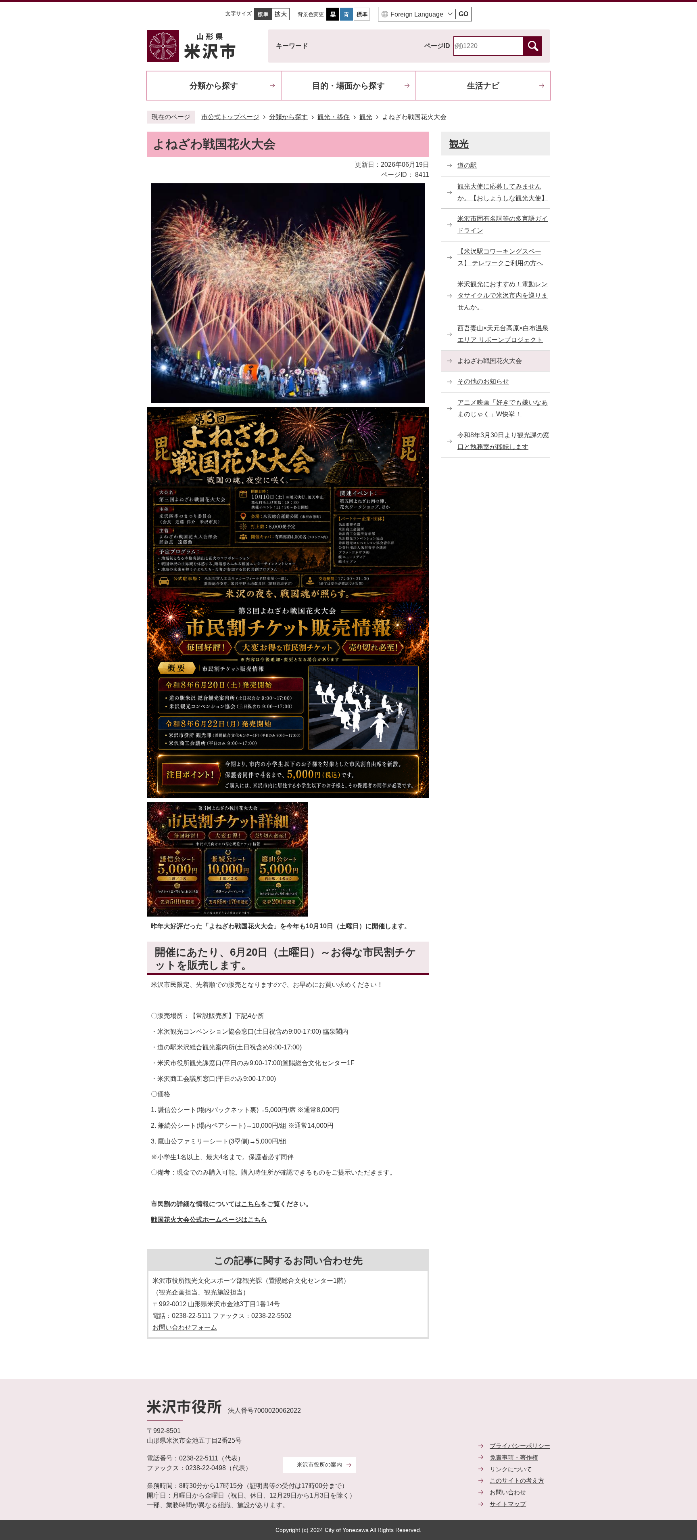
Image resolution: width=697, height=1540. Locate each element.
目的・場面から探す (348, 85)
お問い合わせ (508, 1492)
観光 (365, 116)
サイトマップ (508, 1503)
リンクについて (511, 1469)
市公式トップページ (230, 116)
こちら (251, 1203)
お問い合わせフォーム (184, 1327)
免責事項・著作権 (514, 1457)
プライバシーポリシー (520, 1445)
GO (463, 13)
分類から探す (214, 85)
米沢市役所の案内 (319, 1464)
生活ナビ (483, 85)
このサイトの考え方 (517, 1480)
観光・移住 (333, 116)
